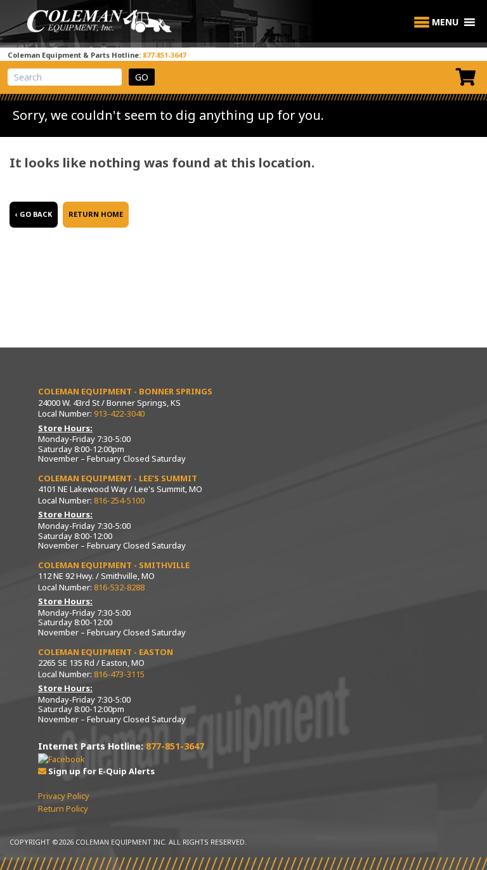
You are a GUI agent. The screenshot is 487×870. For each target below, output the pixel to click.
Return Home (95, 214)
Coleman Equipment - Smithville (114, 565)
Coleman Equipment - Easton (105, 652)
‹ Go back (33, 214)
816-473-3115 (119, 674)
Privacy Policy (63, 796)
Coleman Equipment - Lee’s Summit (117, 478)
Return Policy (63, 808)
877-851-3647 (164, 55)
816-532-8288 (119, 587)
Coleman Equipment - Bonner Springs (125, 391)
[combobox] (65, 77)
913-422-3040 (119, 413)
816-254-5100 (119, 500)
